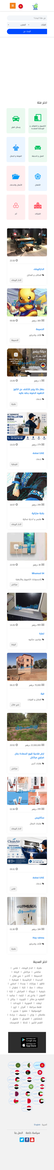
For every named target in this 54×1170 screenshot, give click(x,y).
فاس (15, 968)
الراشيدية (27, 980)
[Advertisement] (27, 68)
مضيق (15, 1019)
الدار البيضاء (27, 968)
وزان (32, 1015)
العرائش (21, 991)
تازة (23, 987)
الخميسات (14, 1022)
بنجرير (15, 1011)
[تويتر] (22, 1140)
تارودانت (17, 1003)
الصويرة (28, 1003)
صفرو (24, 1011)
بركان (12, 999)
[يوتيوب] (32, 1140)
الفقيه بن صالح (37, 999)
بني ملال (16, 976)
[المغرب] (20, 6)
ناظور (41, 983)
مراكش (26, 972)
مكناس (37, 972)
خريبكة (32, 991)
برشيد (12, 995)
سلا (31, 987)
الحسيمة (38, 976)
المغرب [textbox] (23, 25)
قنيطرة (15, 980)
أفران (22, 1007)
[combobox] (37, 24)
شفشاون (37, 1019)
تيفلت (39, 1003)
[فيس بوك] (27, 1140)
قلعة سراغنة (35, 1007)
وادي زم (31, 995)
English (37, 1125)
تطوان (15, 987)
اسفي (13, 983)
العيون (42, 995)
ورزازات (32, 983)
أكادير (27, 976)
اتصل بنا (18, 1133)
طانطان (41, 1015)
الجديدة (39, 980)
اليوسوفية (36, 1011)
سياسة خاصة (33, 1133)
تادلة (25, 1022)
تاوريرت (22, 999)
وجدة (22, 983)
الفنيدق (25, 1019)
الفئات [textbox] (43, 25)
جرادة (12, 1015)
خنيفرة (42, 991)
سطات (40, 987)
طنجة (39, 968)
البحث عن (27, 31)
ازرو (15, 1007)
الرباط (16, 972)
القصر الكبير (37, 1022)
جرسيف (22, 1015)
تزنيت (21, 995)
